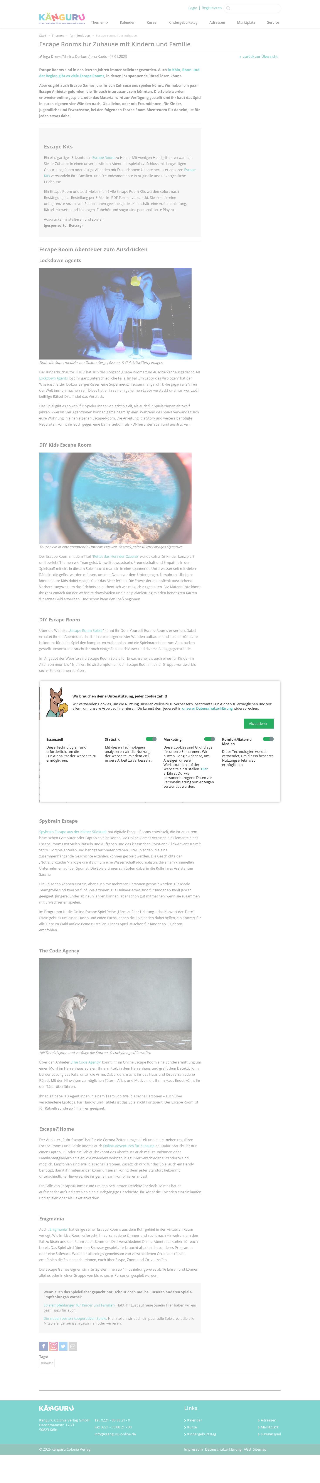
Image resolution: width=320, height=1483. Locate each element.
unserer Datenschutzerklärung (207, 708)
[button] (259, 724)
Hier (204, 769)
